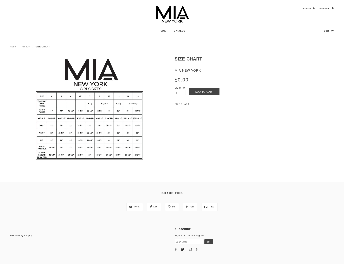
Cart (327, 30)
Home (162, 30)
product (26, 46)
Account (324, 8)
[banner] (172, 14)
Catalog (179, 30)
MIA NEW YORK (188, 70)
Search (307, 8)
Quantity (180, 87)
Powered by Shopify (21, 235)
